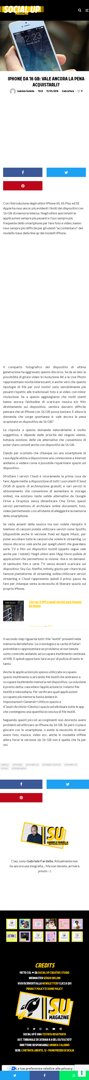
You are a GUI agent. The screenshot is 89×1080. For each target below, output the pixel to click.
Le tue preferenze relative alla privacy (44, 1068)
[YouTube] (54, 1029)
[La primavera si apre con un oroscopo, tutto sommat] (37, 936)
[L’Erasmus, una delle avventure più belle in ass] (64, 924)
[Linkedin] (47, 1029)
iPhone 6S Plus (52, 765)
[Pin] (22, 185)
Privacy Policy (35, 989)
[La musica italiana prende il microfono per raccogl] (37, 924)
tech (5, 768)
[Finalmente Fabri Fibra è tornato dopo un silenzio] (24, 936)
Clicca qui (65, 983)
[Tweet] (66, 172)
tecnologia (19, 768)
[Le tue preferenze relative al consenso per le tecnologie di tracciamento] (82, 1073)
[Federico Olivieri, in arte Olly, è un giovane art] (51, 924)
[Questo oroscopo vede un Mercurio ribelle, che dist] (11, 924)
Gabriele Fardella (25, 91)
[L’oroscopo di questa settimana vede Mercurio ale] (77, 936)
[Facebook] (28, 1029)
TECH (40, 91)
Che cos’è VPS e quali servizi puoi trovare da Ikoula (55, 604)
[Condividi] (22, 172)
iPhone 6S (33, 765)
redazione (36, 626)
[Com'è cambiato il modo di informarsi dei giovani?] (11, 936)
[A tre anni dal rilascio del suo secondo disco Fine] (77, 924)
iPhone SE (71, 765)
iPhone (18, 765)
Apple (6, 765)
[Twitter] (34, 1029)
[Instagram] (40, 1029)
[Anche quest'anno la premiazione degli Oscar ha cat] (51, 936)
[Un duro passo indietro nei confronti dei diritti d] (24, 924)
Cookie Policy (54, 989)
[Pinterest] (61, 1029)
